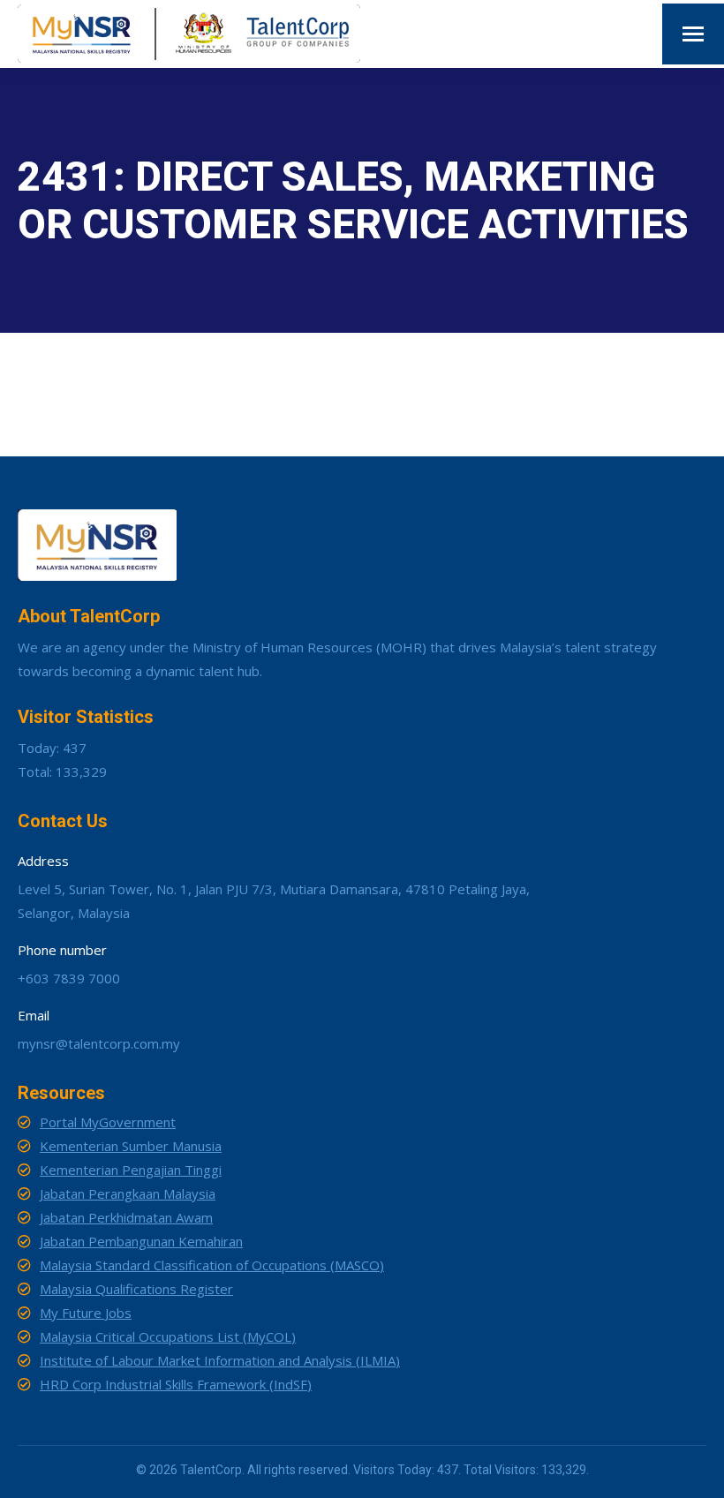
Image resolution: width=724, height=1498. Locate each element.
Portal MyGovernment (108, 1122)
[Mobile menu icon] (693, 34)
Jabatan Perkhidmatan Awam (126, 1217)
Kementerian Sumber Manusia (131, 1146)
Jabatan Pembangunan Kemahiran (141, 1241)
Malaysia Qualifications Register (136, 1289)
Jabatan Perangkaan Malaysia (127, 1193)
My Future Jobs (86, 1312)
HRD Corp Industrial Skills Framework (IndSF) (176, 1384)
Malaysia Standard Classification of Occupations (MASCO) (212, 1265)
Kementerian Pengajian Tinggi (131, 1169)
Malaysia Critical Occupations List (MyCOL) (168, 1336)
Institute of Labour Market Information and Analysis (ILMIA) (220, 1360)
